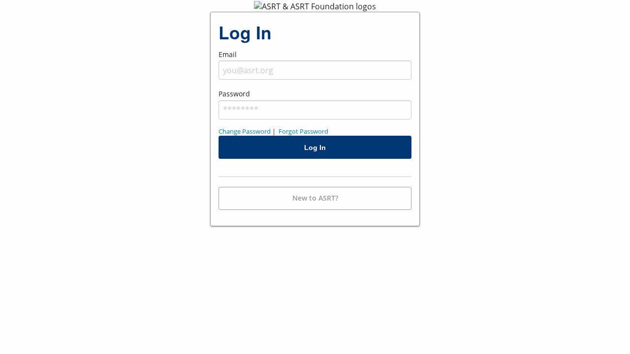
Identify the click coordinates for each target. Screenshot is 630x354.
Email (228, 54)
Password (234, 93)
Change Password (245, 131)
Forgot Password (303, 131)
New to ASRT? (315, 198)
